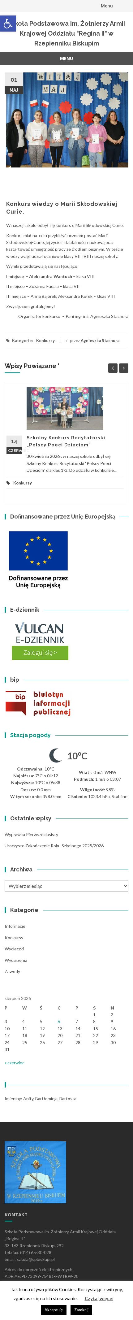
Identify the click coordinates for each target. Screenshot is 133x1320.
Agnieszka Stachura (100, 340)
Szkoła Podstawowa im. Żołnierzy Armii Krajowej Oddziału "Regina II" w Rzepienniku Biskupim (66, 33)
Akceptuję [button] (54, 1309)
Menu (107, 6)
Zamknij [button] (81, 1309)
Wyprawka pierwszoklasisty (31, 834)
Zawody (12, 971)
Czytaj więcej (99, 1298)
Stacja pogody (30, 735)
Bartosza (67, 1098)
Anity (28, 1098)
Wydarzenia (16, 960)
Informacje (15, 926)
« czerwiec (14, 1062)
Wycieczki (14, 948)
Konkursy (45, 340)
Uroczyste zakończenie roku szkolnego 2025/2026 (54, 845)
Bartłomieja (46, 1098)
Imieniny (13, 1098)
